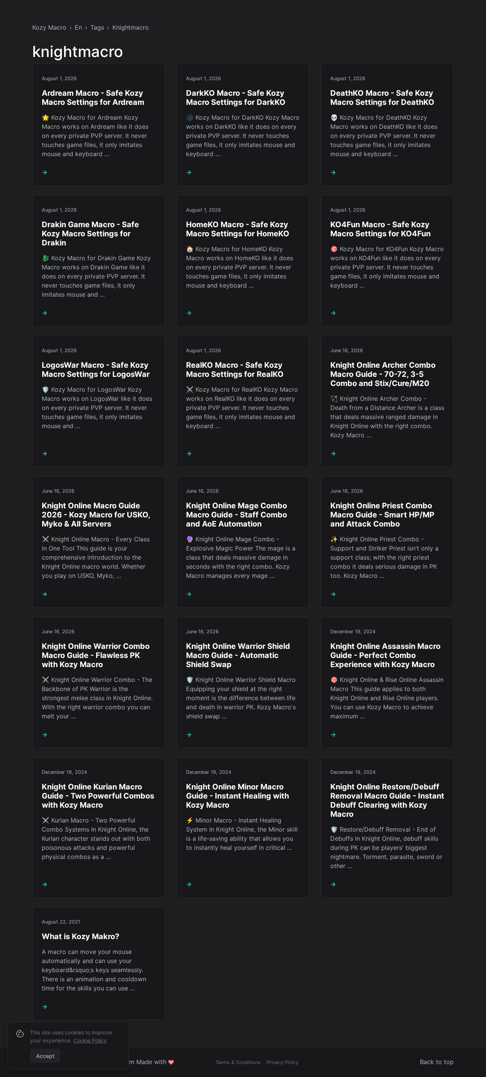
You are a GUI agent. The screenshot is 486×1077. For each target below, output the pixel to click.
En (78, 27)
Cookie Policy (90, 1040)
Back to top (437, 1062)
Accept (45, 1056)
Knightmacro (130, 27)
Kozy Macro (49, 27)
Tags (97, 27)
